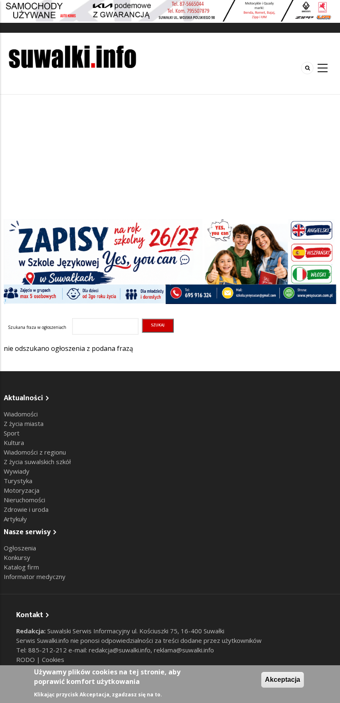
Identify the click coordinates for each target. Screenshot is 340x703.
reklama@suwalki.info (184, 650)
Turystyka (18, 481)
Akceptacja (282, 679)
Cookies (53, 659)
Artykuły (15, 519)
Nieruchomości (24, 500)
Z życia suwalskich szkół (37, 461)
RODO (26, 659)
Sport (11, 433)
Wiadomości (21, 414)
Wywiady (16, 471)
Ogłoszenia (20, 548)
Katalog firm (21, 567)
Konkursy (17, 557)
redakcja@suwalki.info (120, 650)
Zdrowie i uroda (26, 509)
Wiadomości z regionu (35, 452)
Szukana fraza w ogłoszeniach (37, 327)
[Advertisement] (170, 157)
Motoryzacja (21, 490)
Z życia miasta (24, 423)
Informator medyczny (35, 576)
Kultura (14, 442)
